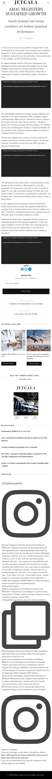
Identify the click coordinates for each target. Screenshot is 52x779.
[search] (48, 3)
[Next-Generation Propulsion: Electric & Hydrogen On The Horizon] (39, 340)
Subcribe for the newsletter (26, 278)
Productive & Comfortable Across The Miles (26, 304)
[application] (26, 94)
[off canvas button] (4, 2)
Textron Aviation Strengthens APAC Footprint (19, 447)
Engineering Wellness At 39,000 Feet (15, 431)
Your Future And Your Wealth (26, 314)
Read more (9, 363)
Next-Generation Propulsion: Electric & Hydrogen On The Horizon (38, 356)
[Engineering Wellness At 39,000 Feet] (13, 340)
